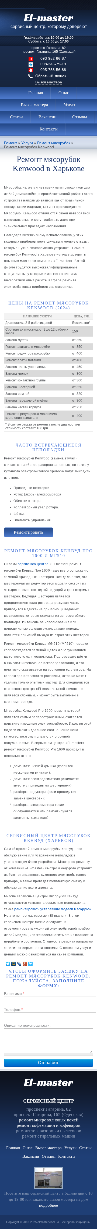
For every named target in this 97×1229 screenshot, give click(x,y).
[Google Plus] (25, 963)
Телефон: (13, 1009)
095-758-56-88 (53, 70)
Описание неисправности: (27, 1025)
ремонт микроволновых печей (48, 1119)
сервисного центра (33, 564)
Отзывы (79, 117)
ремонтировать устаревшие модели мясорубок (52, 909)
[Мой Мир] (13, 963)
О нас (63, 92)
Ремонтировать (28, 532)
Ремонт (10, 143)
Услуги (70, 104)
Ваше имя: (14, 993)
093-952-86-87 (53, 58)
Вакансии (48, 117)
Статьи (16, 117)
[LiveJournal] (19, 963)
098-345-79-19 (53, 64)
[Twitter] (8, 963)
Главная (35, 92)
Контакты (49, 129)
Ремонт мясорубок (53, 143)
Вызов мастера (48, 82)
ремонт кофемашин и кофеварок (48, 1125)
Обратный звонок (50, 76)
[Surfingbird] (30, 963)
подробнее (48, 1205)
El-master (48, 1082)
